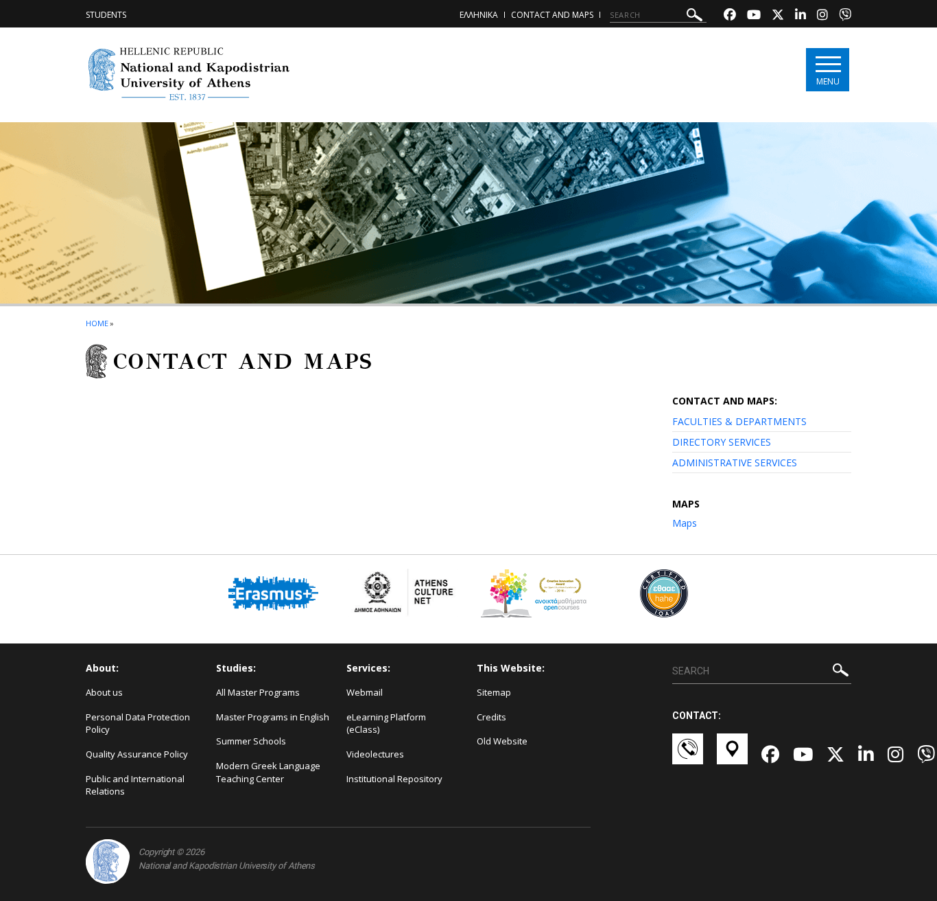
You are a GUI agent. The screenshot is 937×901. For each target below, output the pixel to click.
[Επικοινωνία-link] (687, 755)
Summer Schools (251, 741)
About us (104, 692)
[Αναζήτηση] (695, 17)
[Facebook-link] (730, 16)
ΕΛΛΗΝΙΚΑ (479, 15)
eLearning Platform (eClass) (386, 723)
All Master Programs (258, 692)
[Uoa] (108, 861)
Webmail (364, 692)
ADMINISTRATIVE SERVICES (734, 462)
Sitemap (494, 692)
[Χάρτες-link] (732, 755)
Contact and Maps (552, 15)
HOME (97, 323)
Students (106, 15)
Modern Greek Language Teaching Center (268, 772)
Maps (684, 522)
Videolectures (375, 754)
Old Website (502, 741)
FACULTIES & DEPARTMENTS (739, 421)
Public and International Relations (135, 785)
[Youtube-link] (754, 16)
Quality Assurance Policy (137, 754)
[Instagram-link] (822, 16)
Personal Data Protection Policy (138, 723)
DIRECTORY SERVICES (721, 441)
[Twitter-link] (778, 16)
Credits (491, 717)
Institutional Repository (394, 779)
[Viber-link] (845, 16)
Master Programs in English (272, 717)
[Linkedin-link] (800, 16)
